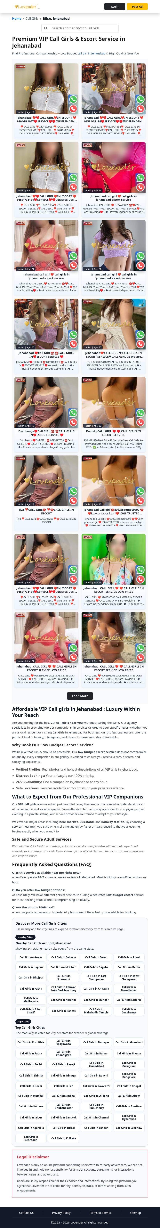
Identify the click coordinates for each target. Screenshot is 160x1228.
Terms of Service (100, 1213)
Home (16, 18)
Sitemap (135, 1213)
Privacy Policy (61, 1213)
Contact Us (26, 1213)
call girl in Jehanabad (91, 53)
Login (114, 6)
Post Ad (137, 6)
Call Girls (32, 18)
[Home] (26, 6)
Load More (80, 696)
